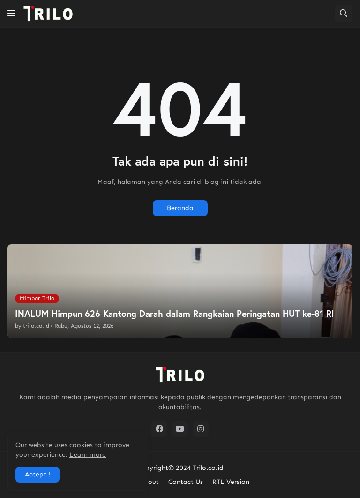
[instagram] (201, 429)
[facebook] (159, 429)
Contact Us (185, 482)
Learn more (87, 455)
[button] (11, 14)
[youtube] (180, 429)
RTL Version (230, 482)
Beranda (180, 208)
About (149, 482)
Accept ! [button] (37, 474)
